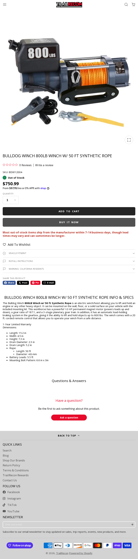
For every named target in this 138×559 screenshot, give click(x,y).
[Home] (69, 4)
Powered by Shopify (80, 553)
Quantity (8, 194)
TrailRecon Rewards (16, 475)
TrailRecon (62, 553)
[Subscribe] (132, 524)
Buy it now (69, 222)
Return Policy (11, 465)
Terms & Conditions (16, 470)
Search (7, 450)
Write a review (44, 165)
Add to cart (69, 211)
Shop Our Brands (14, 460)
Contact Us (10, 480)
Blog (6, 455)
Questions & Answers (69, 381)
